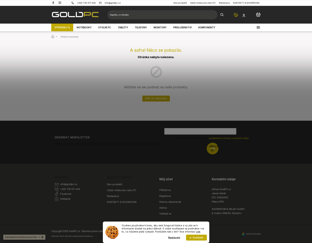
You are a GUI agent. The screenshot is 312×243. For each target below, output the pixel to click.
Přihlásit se (213, 148)
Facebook (65, 193)
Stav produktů (180, 3)
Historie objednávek (170, 201)
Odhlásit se (165, 213)
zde (198, 231)
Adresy (163, 207)
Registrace (165, 196)
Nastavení (174, 237)
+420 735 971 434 (70, 189)
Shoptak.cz (88, 236)
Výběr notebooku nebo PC (203, 3)
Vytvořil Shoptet (253, 234)
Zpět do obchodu (156, 98)
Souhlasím (198, 237)
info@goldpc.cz (68, 184)
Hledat (222, 14)
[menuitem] (62, 27)
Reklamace (224, 3)
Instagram (65, 198)
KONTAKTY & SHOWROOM (246, 3)
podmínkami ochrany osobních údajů (229, 138)
